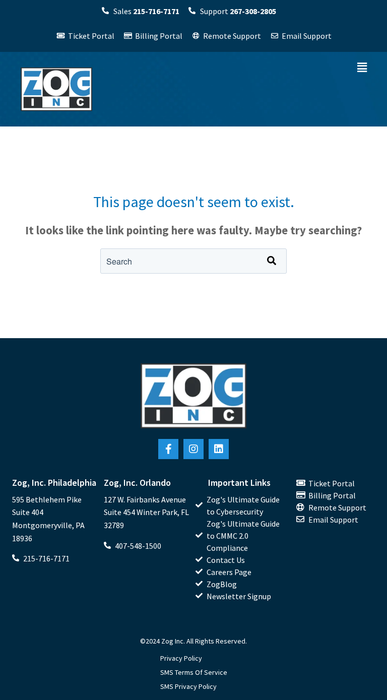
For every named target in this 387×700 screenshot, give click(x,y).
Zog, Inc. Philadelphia (54, 482)
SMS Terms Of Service (193, 672)
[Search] (272, 261)
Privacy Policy (181, 658)
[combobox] (193, 261)
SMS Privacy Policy (188, 686)
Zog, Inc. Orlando (137, 482)
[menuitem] (240, 505)
